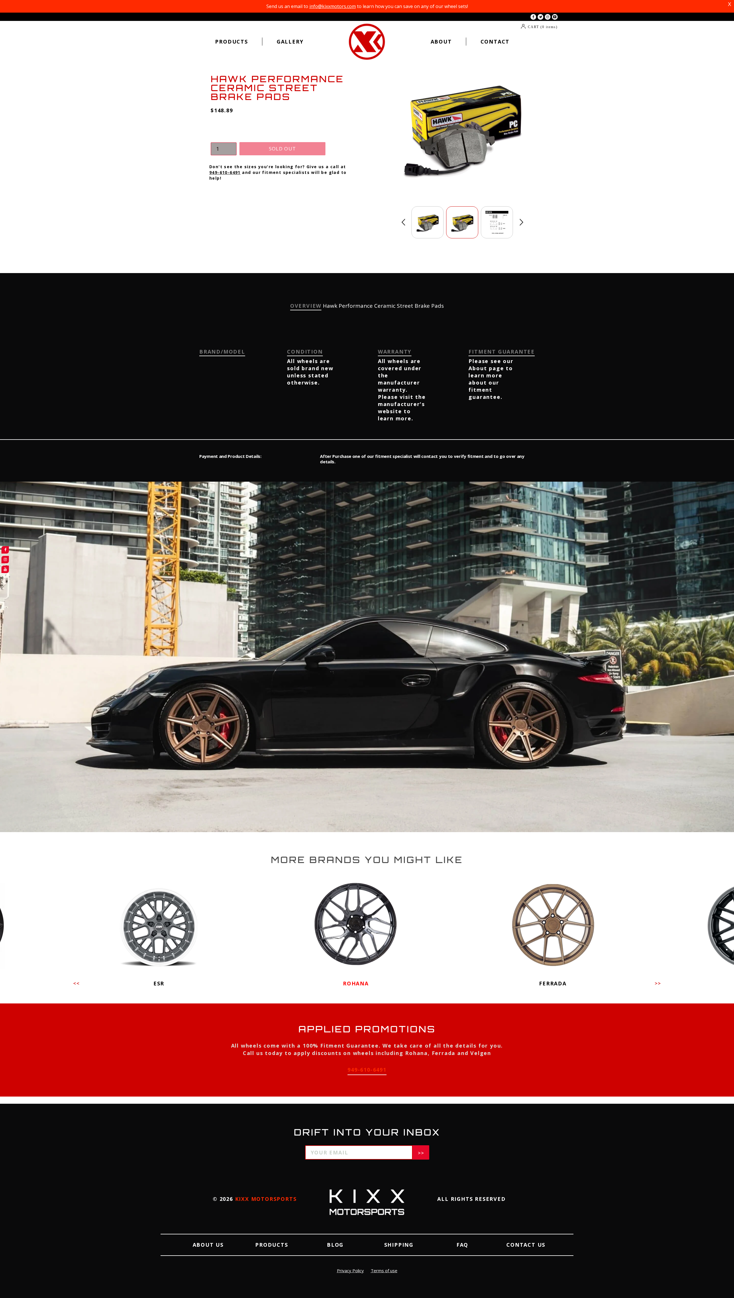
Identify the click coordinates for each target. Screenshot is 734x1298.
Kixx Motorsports (266, 1198)
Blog (335, 1244)
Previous (403, 222)
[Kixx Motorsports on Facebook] (533, 17)
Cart (543, 27)
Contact (495, 41)
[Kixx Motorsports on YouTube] (555, 17)
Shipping (398, 1244)
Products (231, 41)
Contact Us (525, 1244)
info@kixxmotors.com (332, 6)
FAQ (462, 1244)
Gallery (290, 41)
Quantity (222, 136)
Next (521, 222)
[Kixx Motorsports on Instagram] (547, 17)
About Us (208, 1244)
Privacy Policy (350, 1270)
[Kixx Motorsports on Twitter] (540, 17)
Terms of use (384, 1270)
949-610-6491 (225, 172)
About (441, 41)
